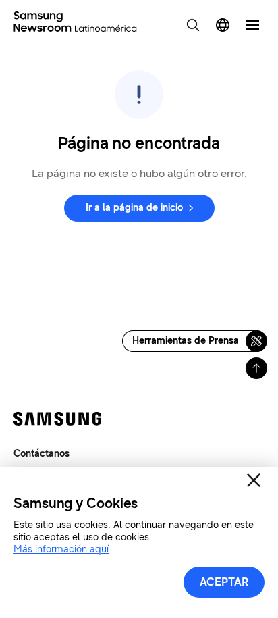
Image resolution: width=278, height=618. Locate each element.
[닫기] (254, 480)
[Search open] (193, 25)
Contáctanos (41, 453)
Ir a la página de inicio (134, 207)
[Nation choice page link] (223, 25)
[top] (256, 368)
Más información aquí (61, 549)
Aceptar (224, 581)
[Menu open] (252, 25)
